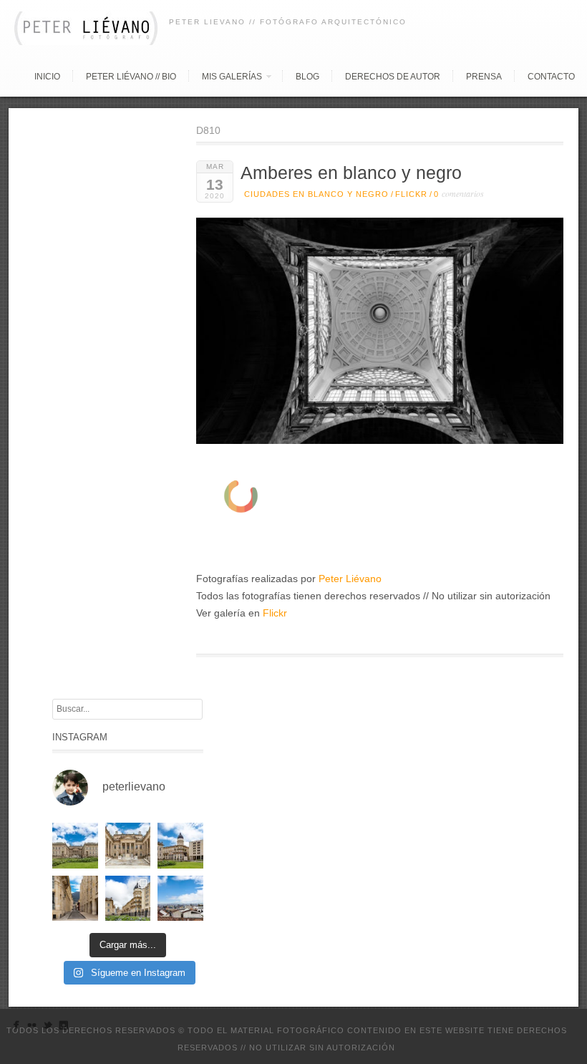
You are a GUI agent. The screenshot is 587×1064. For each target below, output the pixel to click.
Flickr (411, 194)
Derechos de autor (392, 77)
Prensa (484, 77)
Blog (307, 77)
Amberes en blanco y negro (351, 173)
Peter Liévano (350, 578)
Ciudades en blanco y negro (316, 194)
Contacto (551, 77)
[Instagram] (63, 1027)
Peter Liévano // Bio (131, 77)
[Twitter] (47, 1027)
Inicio (47, 77)
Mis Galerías (232, 77)
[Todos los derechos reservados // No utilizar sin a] (75, 846)
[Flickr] (31, 1027)
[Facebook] (16, 1027)
